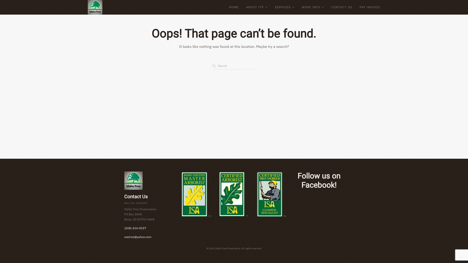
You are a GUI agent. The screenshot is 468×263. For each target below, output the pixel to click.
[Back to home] (95, 7)
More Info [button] (311, 7)
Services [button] (283, 7)
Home (234, 7)
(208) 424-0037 (135, 228)
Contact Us (341, 7)
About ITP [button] (255, 7)
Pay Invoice (370, 7)
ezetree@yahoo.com (137, 237)
